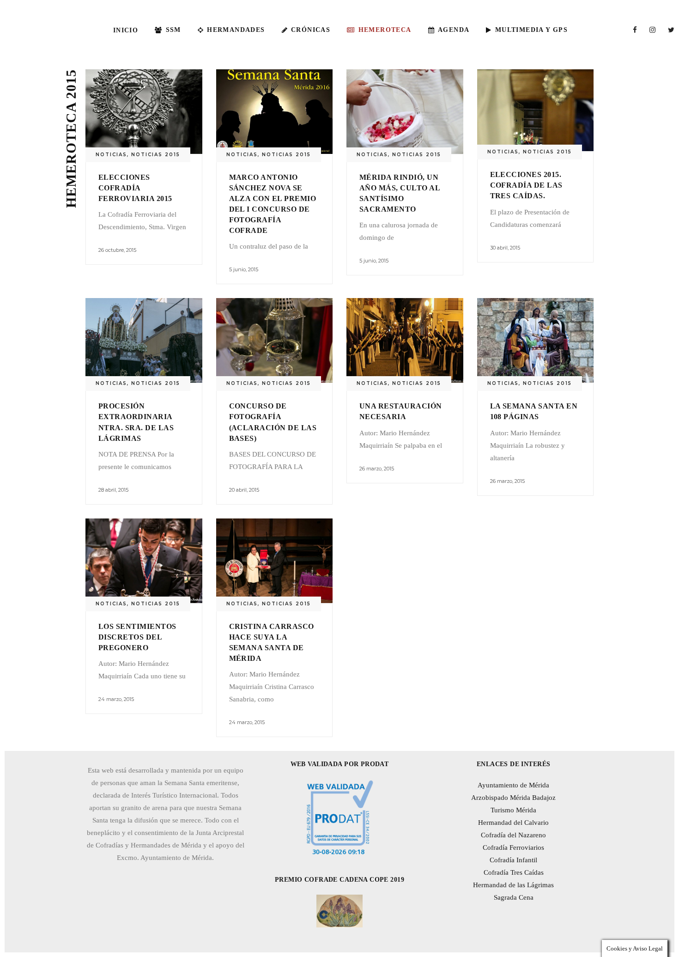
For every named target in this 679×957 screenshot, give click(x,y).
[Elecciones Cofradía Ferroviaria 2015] (143, 111)
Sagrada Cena (514, 897)
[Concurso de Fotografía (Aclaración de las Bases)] (274, 340)
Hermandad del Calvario (513, 822)
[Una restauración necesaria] (404, 340)
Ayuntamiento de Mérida (513, 785)
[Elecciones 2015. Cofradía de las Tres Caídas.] (535, 110)
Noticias (111, 155)
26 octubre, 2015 (117, 250)
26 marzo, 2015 (376, 468)
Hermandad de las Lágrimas (513, 885)
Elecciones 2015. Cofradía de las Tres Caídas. (526, 185)
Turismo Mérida (513, 810)
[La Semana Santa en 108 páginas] (535, 340)
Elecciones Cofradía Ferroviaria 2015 (135, 187)
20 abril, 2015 (244, 490)
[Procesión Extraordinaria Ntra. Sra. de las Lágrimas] (143, 340)
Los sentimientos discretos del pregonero (137, 637)
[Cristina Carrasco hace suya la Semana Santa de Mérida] (274, 560)
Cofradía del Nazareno (513, 835)
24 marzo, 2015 (116, 699)
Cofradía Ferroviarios (513, 847)
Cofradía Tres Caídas (514, 872)
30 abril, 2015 (505, 247)
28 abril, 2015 (113, 490)
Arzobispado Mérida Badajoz (513, 797)
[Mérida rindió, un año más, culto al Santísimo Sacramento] (404, 111)
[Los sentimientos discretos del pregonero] (143, 560)
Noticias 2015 (155, 155)
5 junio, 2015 (243, 269)
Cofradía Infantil (513, 860)
